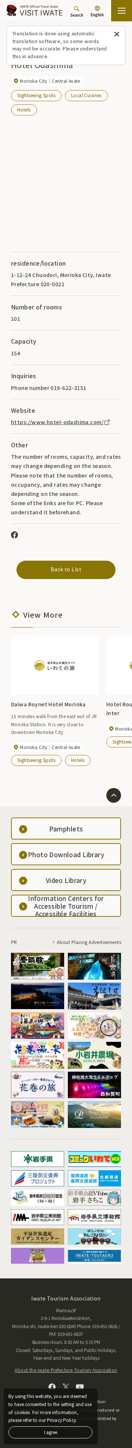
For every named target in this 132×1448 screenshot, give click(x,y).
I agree (50, 1432)
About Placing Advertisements (89, 942)
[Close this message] (117, 34)
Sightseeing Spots (36, 95)
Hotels (24, 109)
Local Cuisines (86, 95)
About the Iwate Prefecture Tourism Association (66, 1370)
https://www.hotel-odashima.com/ (57, 422)
